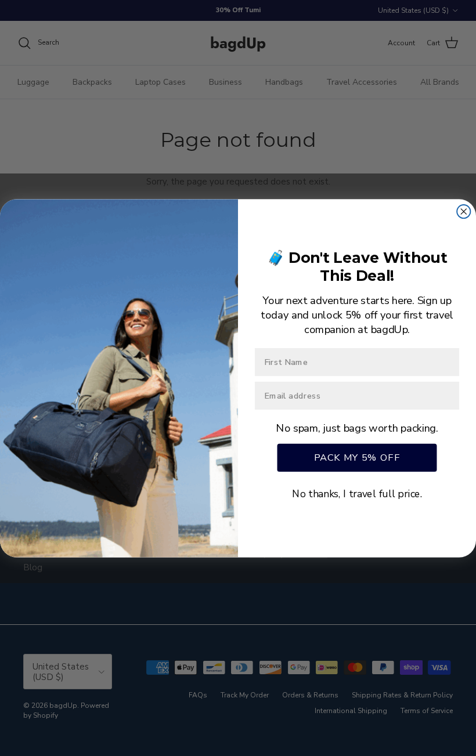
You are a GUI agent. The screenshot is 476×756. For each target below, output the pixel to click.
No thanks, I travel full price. (357, 493)
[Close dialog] (463, 211)
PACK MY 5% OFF (357, 457)
